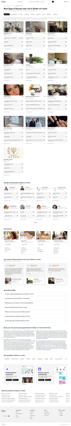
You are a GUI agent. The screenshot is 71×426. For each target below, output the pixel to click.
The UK (14, 5)
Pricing (31, 413)
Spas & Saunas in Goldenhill (23, 393)
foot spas (24, 342)
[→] (67, 242)
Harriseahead (13, 340)
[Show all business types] (66, 359)
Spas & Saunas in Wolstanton (40, 396)
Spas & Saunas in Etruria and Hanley (24, 401)
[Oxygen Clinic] (27, 242)
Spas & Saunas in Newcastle (53, 401)
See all (35, 222)
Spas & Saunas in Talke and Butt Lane (7, 401)
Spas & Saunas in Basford (53, 398)
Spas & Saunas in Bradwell (6, 396)
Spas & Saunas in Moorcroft (39, 401)
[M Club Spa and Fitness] (59, 242)
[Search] (53, 2)
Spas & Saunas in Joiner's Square (40, 398)
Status (31, 418)
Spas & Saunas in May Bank (23, 398)
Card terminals (32, 415)
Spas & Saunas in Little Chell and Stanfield (8, 398)
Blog (16, 415)
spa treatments (31, 342)
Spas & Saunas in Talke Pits (6, 393)
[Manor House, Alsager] (11, 242)
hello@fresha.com (59, 348)
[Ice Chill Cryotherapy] (43, 242)
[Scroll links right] (69, 397)
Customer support (19, 413)
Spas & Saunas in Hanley (53, 393)
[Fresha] (4, 1)
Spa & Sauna (9, 5)
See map (35, 10)
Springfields (18, 340)
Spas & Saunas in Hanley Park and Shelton (25, 396)
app (58, 335)
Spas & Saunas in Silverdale (39, 393)
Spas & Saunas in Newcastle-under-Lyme (56, 396)
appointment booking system (49, 345)
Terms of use (46, 415)
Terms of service (47, 413)
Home (5, 5)
